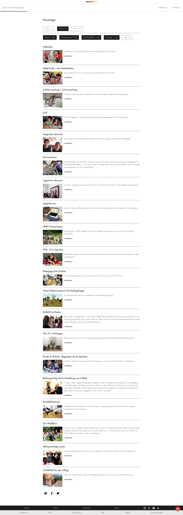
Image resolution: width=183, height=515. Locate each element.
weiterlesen (68, 56)
